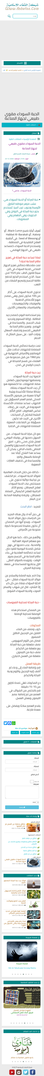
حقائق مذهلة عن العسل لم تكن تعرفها (15, 825)
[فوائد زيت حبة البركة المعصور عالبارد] (34, 884)
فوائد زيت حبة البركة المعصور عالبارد (15, 882)
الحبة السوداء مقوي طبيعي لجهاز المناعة (15, 860)
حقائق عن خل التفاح (30, 853)
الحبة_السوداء (25, 732)
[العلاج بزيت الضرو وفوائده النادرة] (34, 904)
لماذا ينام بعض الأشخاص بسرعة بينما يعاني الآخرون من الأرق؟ (15, 923)
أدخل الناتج (35, 774)
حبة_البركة (15, 732)
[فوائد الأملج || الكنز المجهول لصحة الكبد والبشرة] (34, 894)
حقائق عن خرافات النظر (29, 838)
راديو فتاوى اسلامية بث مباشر (22, 1058)
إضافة (21, 807)
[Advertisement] (22, 40)
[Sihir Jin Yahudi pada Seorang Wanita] (22, 952)
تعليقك (36, 784)
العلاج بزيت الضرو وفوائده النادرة (16, 902)
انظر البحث (26, 506)
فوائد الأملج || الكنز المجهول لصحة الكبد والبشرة (15, 892)
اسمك (36, 758)
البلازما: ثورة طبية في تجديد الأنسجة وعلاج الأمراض (16, 912)
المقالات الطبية (31, 124)
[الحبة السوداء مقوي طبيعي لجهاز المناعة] (34, 862)
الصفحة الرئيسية (29, 139)
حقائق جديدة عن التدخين (29, 847)
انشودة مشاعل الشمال (22, 1010)
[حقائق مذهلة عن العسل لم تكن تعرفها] (33, 827)
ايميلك (36, 766)
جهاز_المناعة (35, 732)
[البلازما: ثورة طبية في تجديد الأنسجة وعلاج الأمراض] (34, 914)
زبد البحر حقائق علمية (30, 850)
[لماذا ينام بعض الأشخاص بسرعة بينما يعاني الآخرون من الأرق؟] (34, 924)
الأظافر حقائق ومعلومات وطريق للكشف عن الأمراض (22, 842)
